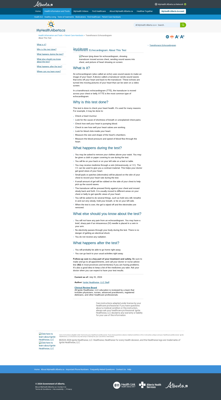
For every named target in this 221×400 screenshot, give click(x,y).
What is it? (41, 45)
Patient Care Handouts (111, 17)
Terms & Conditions (43, 389)
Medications (80, 17)
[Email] (168, 36)
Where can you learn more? (49, 71)
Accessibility (58, 389)
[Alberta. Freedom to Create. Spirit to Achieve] (174, 387)
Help (129, 369)
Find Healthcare (99, 11)
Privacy (69, 389)
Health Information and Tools (57, 11)
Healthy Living (50, 17)
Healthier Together (145, 11)
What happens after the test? (49, 67)
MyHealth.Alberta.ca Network (170, 4)
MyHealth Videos (81, 11)
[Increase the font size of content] (182, 37)
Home (38, 11)
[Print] (172, 36)
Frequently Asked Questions (102, 369)
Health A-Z (38, 17)
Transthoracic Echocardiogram (163, 45)
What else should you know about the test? (49, 60)
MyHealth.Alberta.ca (51, 26)
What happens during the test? (50, 54)
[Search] (183, 25)
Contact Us (121, 369)
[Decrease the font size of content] (177, 37)
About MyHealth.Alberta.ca (121, 11)
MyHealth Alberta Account (172, 11)
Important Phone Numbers (77, 369)
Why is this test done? (46, 49)
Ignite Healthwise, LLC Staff (96, 282)
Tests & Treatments (66, 17)
